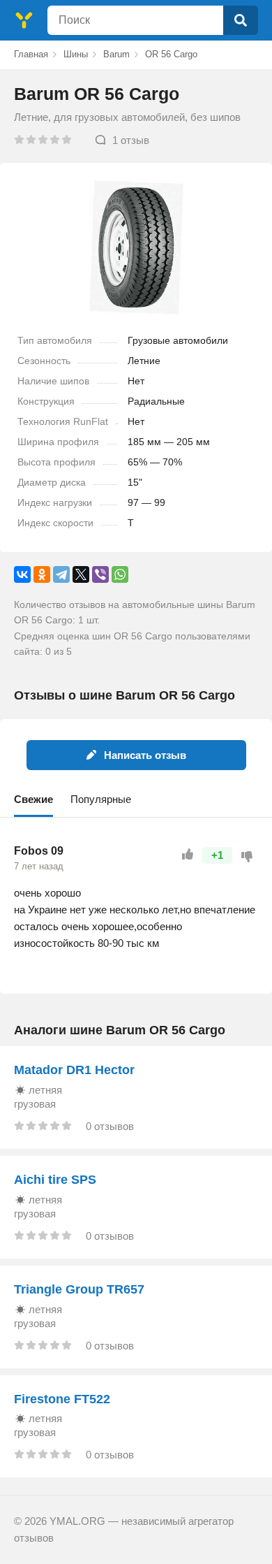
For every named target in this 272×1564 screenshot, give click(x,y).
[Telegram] (61, 574)
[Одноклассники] (41, 574)
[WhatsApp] (120, 574)
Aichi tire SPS (55, 1180)
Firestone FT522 (62, 1399)
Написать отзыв (145, 755)
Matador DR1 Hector (74, 1070)
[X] (81, 574)
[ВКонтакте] (22, 574)
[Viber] (100, 574)
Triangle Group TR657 (79, 1289)
